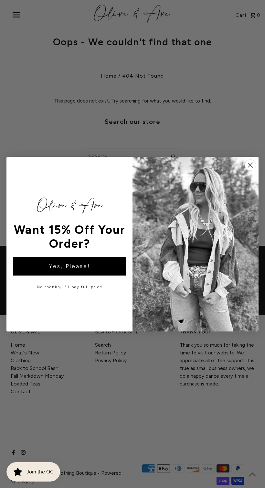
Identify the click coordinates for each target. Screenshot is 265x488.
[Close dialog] (250, 165)
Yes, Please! (69, 266)
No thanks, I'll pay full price (69, 287)
